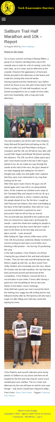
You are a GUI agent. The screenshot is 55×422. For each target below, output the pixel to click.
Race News (27, 392)
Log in (39, 417)
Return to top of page (27, 410)
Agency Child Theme (31, 414)
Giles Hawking (27, 46)
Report (12, 395)
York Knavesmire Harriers (8, 8)
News (18, 392)
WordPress (30, 417)
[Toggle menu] (3, 19)
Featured (46, 392)
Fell (5, 395)
